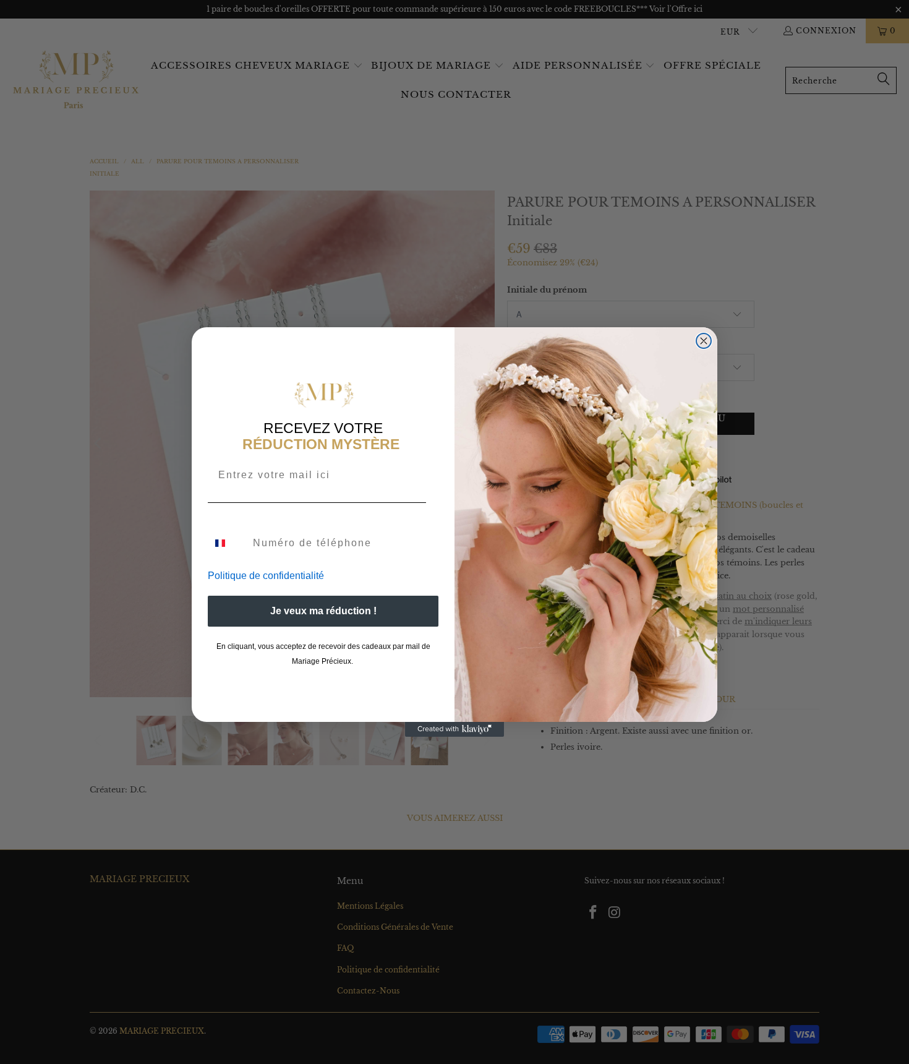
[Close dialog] (703, 340)
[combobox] (227, 543)
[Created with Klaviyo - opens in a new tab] (454, 729)
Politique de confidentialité (266, 575)
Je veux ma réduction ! (323, 611)
